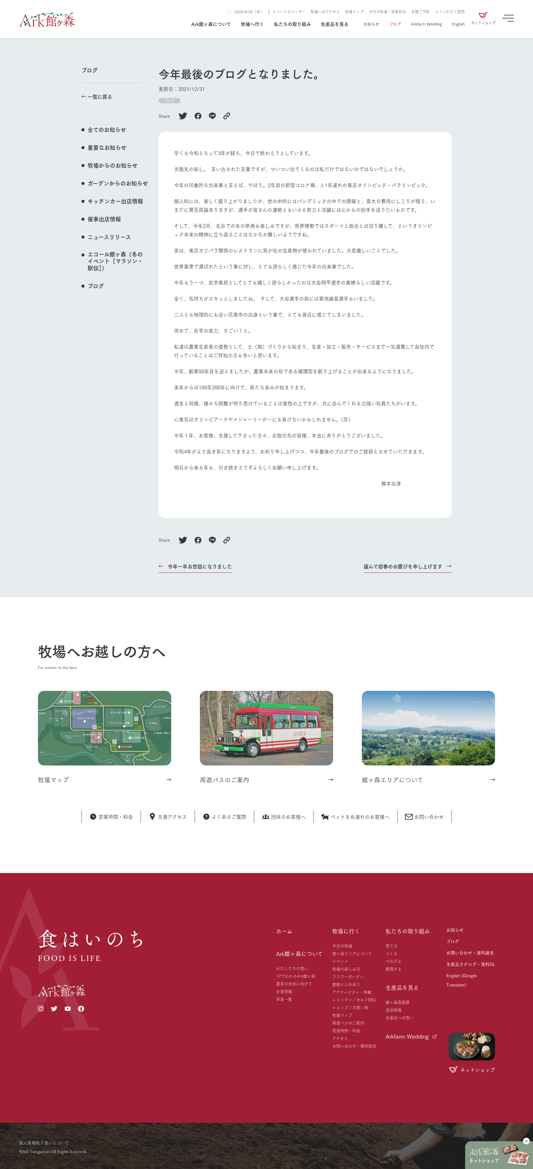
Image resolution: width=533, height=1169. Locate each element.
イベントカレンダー (288, 11)
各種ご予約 (420, 11)
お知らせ (371, 24)
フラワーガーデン (348, 976)
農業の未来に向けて (294, 983)
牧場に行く (346, 931)
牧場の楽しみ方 (346, 969)
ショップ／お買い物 (350, 1007)
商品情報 (394, 1010)
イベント (340, 961)
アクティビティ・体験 (351, 992)
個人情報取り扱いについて (44, 1142)
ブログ (395, 24)
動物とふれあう (346, 984)
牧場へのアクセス (325, 11)
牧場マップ (354, 11)
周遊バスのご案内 (348, 1022)
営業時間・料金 (346, 1030)
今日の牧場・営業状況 (387, 11)
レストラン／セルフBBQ (354, 999)
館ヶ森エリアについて (352, 953)
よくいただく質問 (450, 11)
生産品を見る (335, 23)
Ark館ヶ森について (211, 23)
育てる (392, 945)
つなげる (394, 961)
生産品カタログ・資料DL (470, 964)
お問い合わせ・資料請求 (354, 1046)
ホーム (284, 931)
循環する (394, 969)
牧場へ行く (252, 23)
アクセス (340, 1038)
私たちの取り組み (292, 23)
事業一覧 (284, 999)
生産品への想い (400, 1017)
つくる (392, 953)
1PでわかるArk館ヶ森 (295, 976)
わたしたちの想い (292, 968)
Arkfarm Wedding (426, 24)
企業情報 (284, 991)
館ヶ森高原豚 (398, 1002)
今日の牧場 (342, 945)
